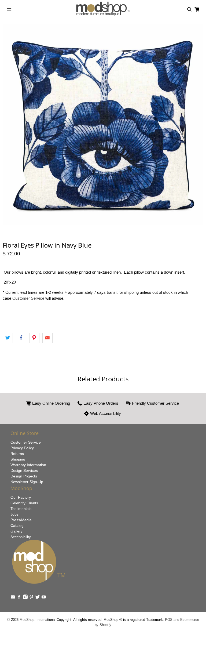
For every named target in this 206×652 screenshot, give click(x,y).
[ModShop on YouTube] (43, 598)
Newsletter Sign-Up (26, 482)
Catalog (17, 525)
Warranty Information (28, 465)
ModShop (27, 620)
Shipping (17, 459)
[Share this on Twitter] (8, 338)
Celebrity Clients (24, 503)
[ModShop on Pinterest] (31, 598)
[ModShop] (103, 9)
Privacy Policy (22, 448)
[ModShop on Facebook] (19, 598)
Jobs (14, 514)
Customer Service (28, 298)
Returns (17, 453)
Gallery (16, 531)
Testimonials (20, 508)
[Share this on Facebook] (21, 338)
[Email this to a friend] (47, 338)
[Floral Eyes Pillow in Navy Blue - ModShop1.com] (103, 124)
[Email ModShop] (12, 598)
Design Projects (23, 476)
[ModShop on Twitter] (37, 598)
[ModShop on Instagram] (25, 598)
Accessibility (20, 537)
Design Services (24, 470)
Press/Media (21, 520)
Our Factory (20, 497)
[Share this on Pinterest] (34, 338)
